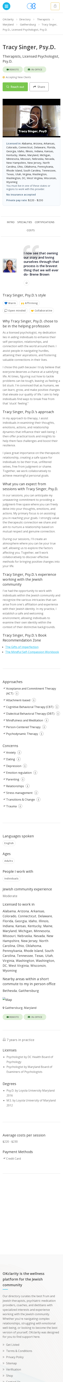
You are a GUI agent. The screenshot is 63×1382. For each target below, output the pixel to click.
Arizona (23, 911)
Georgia (21, 921)
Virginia (8, 960)
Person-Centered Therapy (23, 727)
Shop (9, 1376)
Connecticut (27, 916)
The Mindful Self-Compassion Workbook (32, 652)
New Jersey (29, 941)
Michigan (25, 931)
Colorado (9, 916)
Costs (31, 230)
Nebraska (24, 936)
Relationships (15, 786)
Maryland (8, 24)
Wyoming (10, 970)
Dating (10, 759)
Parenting (12, 779)
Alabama (9, 911)
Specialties (24, 222)
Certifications (44, 222)
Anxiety (11, 752)
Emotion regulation (19, 773)
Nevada (39, 936)
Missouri (9, 936)
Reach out (17, 87)
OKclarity (8, 19)
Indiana (8, 926)
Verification (13, 1369)
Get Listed (12, 1345)
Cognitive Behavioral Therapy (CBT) (29, 707)
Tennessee (25, 956)
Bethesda (10, 991)
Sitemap (11, 1363)
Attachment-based (18, 700)
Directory (25, 19)
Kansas (20, 926)
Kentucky (34, 926)
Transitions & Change (20, 799)
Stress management (19, 793)
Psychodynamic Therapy (22, 734)
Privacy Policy (15, 1357)
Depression (13, 766)
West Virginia (19, 965)
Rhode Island (33, 951)
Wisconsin (38, 965)
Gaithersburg (28, 24)
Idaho (33, 921)
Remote (14, 69)
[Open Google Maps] (7, 999)
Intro (11, 222)
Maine (47, 926)
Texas (39, 956)
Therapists (43, 19)
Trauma (11, 806)
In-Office (36, 69)
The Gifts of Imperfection (21, 647)
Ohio (20, 946)
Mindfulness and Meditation (24, 720)
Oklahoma (33, 946)
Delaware (45, 916)
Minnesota (42, 931)
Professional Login (55, 6)
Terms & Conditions (19, 1351)
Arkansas (37, 911)
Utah (49, 956)
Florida (8, 921)
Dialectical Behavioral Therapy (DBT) (30, 714)
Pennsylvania (12, 951)
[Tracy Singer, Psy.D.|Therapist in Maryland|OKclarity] (31, 121)
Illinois (43, 921)
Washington (25, 960)
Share (41, 87)
